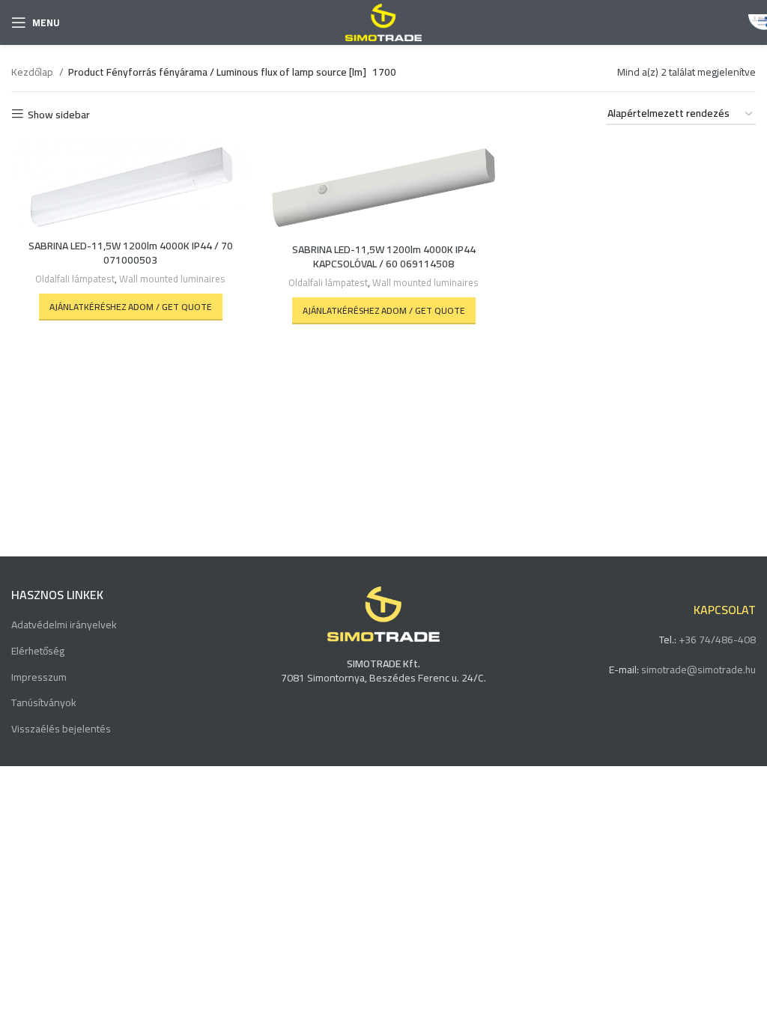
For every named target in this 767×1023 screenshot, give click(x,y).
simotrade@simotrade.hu (698, 669)
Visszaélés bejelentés (61, 729)
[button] (130, 307)
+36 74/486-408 (717, 639)
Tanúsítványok (43, 703)
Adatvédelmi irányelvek (64, 625)
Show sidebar (59, 114)
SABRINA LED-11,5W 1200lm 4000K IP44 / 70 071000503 (130, 253)
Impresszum (39, 677)
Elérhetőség (37, 651)
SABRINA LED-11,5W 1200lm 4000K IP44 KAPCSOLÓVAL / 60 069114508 (384, 257)
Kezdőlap (33, 72)
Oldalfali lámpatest (75, 280)
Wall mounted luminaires (172, 280)
